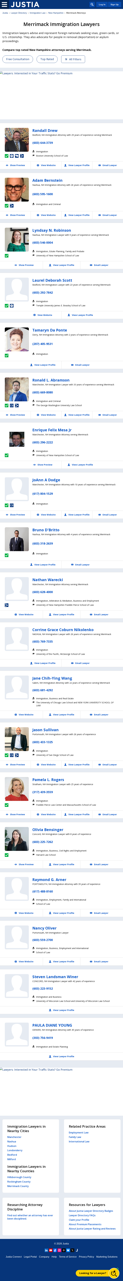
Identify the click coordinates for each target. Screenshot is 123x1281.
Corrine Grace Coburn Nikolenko (63, 629)
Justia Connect (14, 1256)
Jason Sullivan (45, 729)
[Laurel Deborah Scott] (17, 290)
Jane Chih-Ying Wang (52, 678)
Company (44, 1256)
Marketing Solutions (106, 1256)
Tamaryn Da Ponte (49, 330)
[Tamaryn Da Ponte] (17, 339)
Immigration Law (37, 13)
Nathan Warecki (47, 579)
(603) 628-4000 (42, 592)
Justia (5, 13)
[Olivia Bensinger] (17, 839)
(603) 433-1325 (42, 742)
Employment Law (78, 1132)
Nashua (11, 1141)
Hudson (11, 1146)
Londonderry (14, 1150)
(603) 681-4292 (42, 690)
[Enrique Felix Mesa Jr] (17, 439)
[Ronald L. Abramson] (17, 389)
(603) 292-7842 (42, 292)
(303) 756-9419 (42, 1038)
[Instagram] (59, 1250)
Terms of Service (68, 1256)
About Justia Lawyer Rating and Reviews (92, 1228)
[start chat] (114, 1273)
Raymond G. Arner (49, 879)
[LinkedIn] (46, 1250)
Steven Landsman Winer (55, 976)
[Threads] (64, 1250)
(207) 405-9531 (42, 344)
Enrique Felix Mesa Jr (52, 429)
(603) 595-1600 (42, 194)
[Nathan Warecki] (17, 589)
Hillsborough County (19, 1177)
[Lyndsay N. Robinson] (17, 240)
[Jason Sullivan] (17, 739)
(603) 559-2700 (42, 940)
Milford (11, 1159)
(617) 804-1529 (42, 494)
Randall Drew (44, 130)
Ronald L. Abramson (51, 380)
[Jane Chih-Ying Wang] (17, 687)
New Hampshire (55, 13)
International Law (79, 1141)
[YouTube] (50, 1250)
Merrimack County (18, 1186)
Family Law (75, 1137)
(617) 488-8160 (42, 891)
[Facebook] (55, 1250)
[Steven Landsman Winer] (17, 986)
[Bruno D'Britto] (17, 539)
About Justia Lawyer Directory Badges (91, 1211)
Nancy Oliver (44, 928)
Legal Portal (30, 1256)
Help (54, 1256)
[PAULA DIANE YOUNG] (17, 1034)
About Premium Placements (85, 1224)
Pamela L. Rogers (48, 779)
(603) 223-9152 (42, 988)
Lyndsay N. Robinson (51, 230)
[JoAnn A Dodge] (17, 489)
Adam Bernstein (47, 180)
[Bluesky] (68, 1250)
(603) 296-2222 (42, 442)
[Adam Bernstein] (17, 190)
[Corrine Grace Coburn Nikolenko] (17, 639)
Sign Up (115, 4)
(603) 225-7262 (42, 842)
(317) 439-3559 (42, 792)
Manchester (14, 1137)
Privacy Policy (86, 1256)
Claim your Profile (79, 1219)
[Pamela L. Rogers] (17, 789)
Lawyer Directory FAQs (82, 1215)
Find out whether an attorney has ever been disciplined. (30, 1217)
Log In (102, 4)
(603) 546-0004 (42, 243)
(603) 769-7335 (42, 641)
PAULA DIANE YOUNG (52, 1025)
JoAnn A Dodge (46, 479)
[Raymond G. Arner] (17, 889)
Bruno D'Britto (45, 529)
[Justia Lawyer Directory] (25, 4)
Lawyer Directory (19, 13)
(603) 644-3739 (42, 143)
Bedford (12, 1154)
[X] (72, 1250)
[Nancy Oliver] (17, 937)
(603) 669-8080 (42, 392)
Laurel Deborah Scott (52, 280)
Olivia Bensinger (47, 829)
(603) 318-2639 (42, 543)
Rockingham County (19, 1181)
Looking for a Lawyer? (92, 1273)
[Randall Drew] (17, 140)
